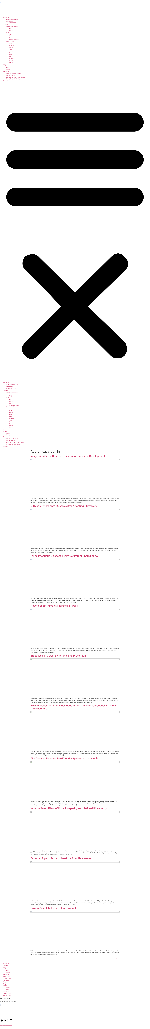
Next (117, 958)
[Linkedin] (10, 1020)
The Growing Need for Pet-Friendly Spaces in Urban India (64, 758)
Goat (10, 54)
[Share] (7, 1026)
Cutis (7, 32)
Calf (10, 49)
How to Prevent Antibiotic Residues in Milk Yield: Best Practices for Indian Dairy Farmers (73, 707)
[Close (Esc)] (10, 1026)
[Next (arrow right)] (4, 1028)
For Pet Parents (10, 75)
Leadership (9, 21)
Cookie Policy (7, 978)
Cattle (11, 47)
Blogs (4, 64)
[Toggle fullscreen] (4, 1026)
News (8, 68)
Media (5, 66)
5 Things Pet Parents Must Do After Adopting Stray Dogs (64, 505)
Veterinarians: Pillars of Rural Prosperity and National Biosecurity (68, 808)
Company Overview (12, 19)
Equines (11, 53)
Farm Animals (10, 41)
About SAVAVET (11, 23)
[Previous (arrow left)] (1, 1028)
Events (8, 69)
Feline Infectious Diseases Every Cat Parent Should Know (64, 555)
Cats (10, 28)
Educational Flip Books (13, 79)
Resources (6, 71)
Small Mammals (14, 39)
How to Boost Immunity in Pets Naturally (54, 605)
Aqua (10, 43)
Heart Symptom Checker (13, 73)
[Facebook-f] (2, 1020)
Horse (11, 38)
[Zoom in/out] (1, 1026)
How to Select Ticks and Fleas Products (53, 908)
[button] (75, 232)
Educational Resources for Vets (15, 77)
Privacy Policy (7, 976)
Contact (5, 81)
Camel (11, 51)
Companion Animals (12, 26)
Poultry (11, 58)
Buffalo (11, 45)
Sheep (11, 60)
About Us (6, 17)
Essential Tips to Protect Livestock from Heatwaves (60, 858)
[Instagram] (6, 1020)
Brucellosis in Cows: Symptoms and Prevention (58, 655)
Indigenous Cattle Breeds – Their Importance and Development (67, 456)
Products (5, 25)
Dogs (10, 30)
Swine (11, 62)
